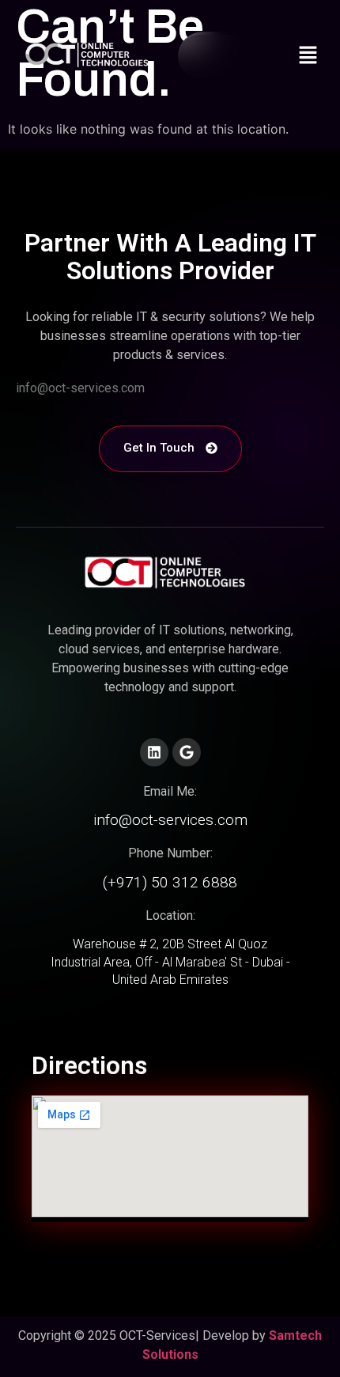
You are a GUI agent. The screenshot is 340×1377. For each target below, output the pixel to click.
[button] (308, 57)
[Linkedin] (154, 752)
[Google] (186, 752)
